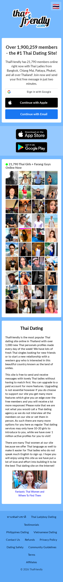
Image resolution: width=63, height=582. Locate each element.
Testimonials (31, 524)
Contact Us (13, 539)
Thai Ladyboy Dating (43, 517)
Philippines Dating (17, 532)
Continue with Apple (33, 102)
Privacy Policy (48, 539)
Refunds (30, 539)
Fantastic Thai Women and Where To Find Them (29, 494)
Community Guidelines (42, 547)
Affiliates (31, 562)
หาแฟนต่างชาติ (16, 517)
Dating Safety (15, 547)
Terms (31, 554)
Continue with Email (33, 114)
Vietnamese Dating (45, 532)
